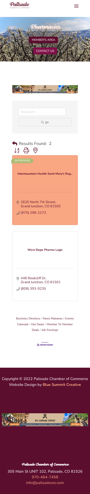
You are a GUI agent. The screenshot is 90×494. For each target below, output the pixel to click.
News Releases (53, 318)
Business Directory (28, 318)
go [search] (47, 122)
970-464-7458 (45, 477)
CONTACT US (45, 51)
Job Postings (50, 330)
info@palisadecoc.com (45, 482)
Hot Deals (37, 324)
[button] (14, 143)
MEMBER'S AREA (43, 40)
